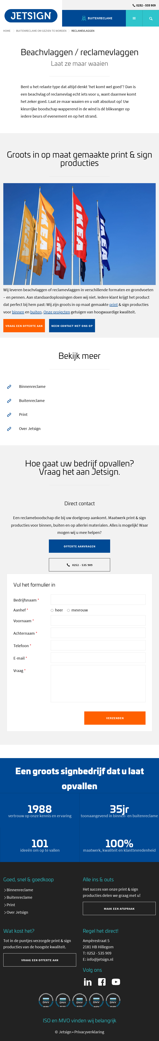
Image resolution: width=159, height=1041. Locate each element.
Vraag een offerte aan (24, 326)
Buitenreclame (31, 400)
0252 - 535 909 (146, 5)
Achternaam (25, 633)
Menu (134, 18)
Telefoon (22, 645)
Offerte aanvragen (79, 546)
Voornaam (23, 620)
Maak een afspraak (119, 909)
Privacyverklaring (89, 1031)
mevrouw (79, 609)
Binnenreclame (32, 386)
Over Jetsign (29, 428)
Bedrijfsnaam (26, 600)
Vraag (19, 670)
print (113, 304)
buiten (36, 311)
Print (114, 18)
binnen (18, 311)
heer (59, 609)
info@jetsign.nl (100, 959)
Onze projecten (56, 311)
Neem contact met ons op (72, 326)
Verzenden (115, 718)
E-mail (20, 658)
